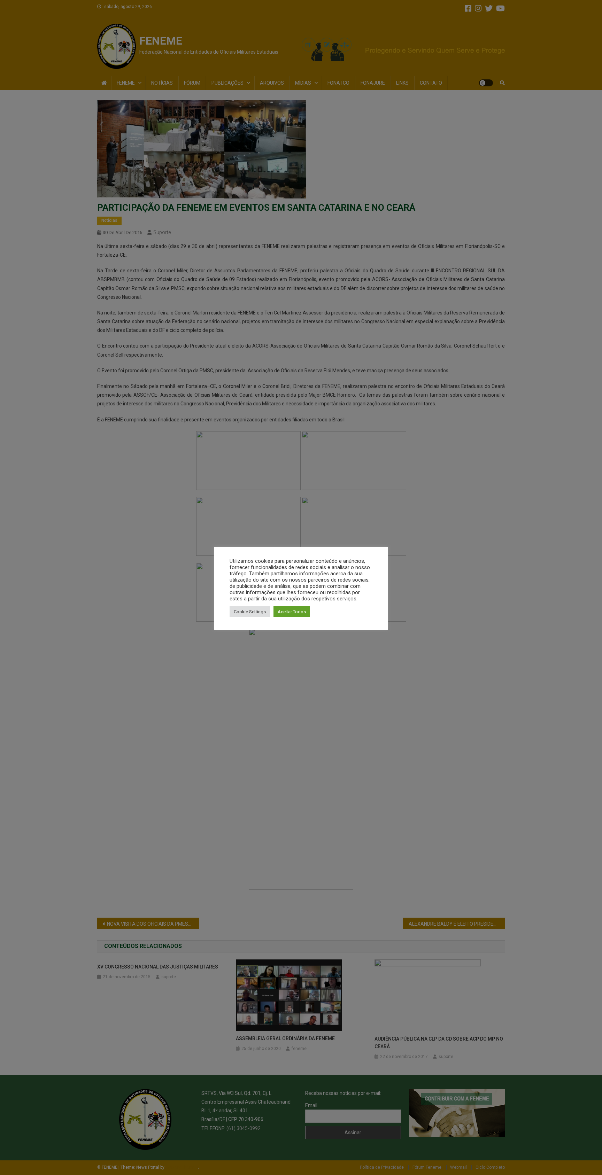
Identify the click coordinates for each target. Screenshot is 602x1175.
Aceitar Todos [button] (292, 611)
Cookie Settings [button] (250, 611)
